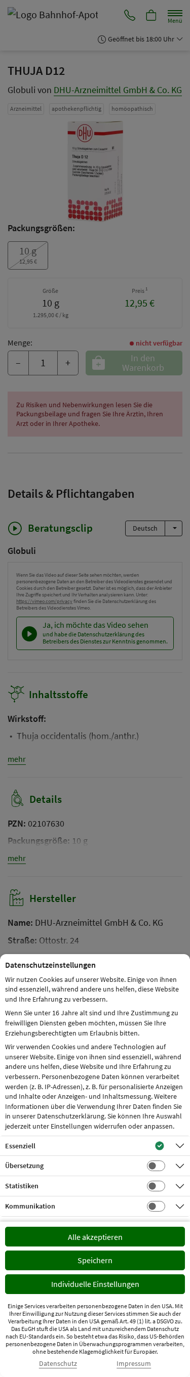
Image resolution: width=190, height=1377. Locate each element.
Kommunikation (30, 1206)
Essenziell (20, 1145)
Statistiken (22, 1185)
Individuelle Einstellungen (95, 1284)
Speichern (95, 1260)
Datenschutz (58, 1363)
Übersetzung (24, 1165)
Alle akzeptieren (95, 1237)
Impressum (134, 1363)
